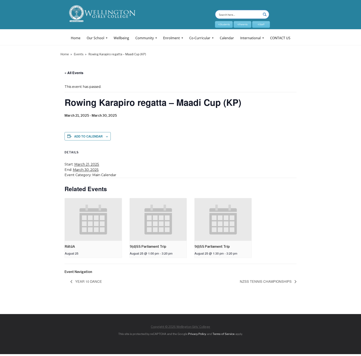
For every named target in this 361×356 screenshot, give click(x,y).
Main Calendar (104, 175)
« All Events (74, 72)
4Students (224, 24)
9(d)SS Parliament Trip (148, 247)
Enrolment (171, 38)
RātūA (70, 247)
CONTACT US (280, 38)
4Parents (242, 24)
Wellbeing (121, 38)
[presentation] (93, 219)
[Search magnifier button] (265, 14)
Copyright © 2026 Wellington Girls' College (180, 326)
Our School (95, 38)
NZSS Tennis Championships (266, 281)
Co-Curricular (199, 38)
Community (144, 38)
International (250, 38)
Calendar (227, 38)
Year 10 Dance (88, 281)
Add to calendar (88, 136)
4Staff (261, 24)
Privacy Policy (197, 334)
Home (75, 38)
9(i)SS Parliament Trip (212, 247)
